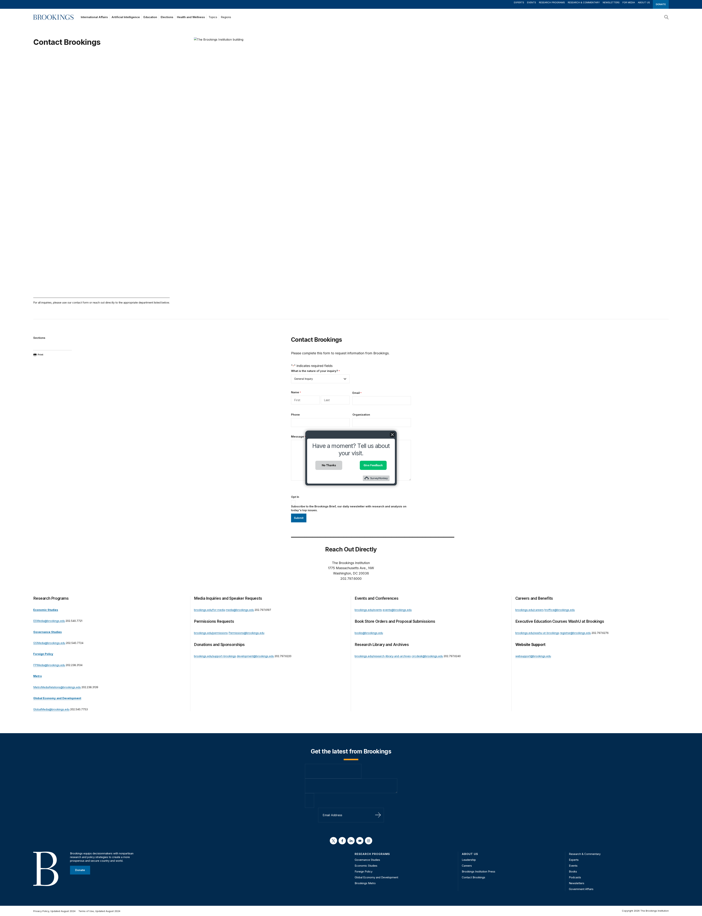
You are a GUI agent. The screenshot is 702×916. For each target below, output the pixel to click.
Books (573, 871)
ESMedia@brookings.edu (49, 621)
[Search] (666, 17)
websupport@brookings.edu (533, 656)
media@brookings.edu (240, 610)
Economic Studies (366, 865)
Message (298, 436)
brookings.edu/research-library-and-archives (383, 656)
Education (150, 17)
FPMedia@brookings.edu (49, 665)
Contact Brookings (473, 877)
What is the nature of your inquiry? (315, 371)
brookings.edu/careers (529, 610)
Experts (519, 2)
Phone (295, 414)
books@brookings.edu (369, 633)
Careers (467, 865)
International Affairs (94, 17)
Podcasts (575, 877)
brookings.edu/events (368, 610)
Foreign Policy (363, 871)
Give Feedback (373, 465)
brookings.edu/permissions (211, 633)
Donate (661, 4)
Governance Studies (367, 860)
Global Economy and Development (376, 877)
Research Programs (552, 2)
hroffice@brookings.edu (559, 610)
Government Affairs (581, 889)
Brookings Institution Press (478, 871)
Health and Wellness (191, 17)
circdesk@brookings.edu (427, 656)
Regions (226, 17)
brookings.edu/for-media (209, 610)
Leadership (469, 860)
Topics (213, 17)
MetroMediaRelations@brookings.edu (57, 687)
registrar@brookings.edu (575, 633)
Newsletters (611, 2)
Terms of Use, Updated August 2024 (99, 911)
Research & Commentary (584, 2)
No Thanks (329, 465)
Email (357, 393)
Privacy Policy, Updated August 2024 (54, 911)
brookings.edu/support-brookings (215, 656)
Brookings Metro (365, 883)
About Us (644, 2)
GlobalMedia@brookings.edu (51, 709)
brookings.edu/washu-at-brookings (537, 633)
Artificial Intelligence (126, 17)
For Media (628, 2)
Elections (167, 17)
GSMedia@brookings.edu (49, 643)
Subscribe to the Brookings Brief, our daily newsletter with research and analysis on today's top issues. (348, 508)
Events (531, 2)
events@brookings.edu (397, 610)
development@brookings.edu (255, 656)
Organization (361, 414)
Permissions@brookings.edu (246, 633)
